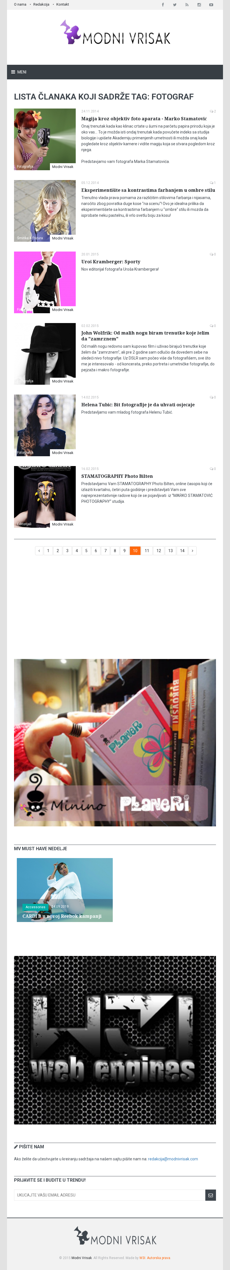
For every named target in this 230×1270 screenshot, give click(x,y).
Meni (21, 72)
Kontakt (62, 4)
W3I (142, 1258)
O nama (20, 4)
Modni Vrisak (62, 167)
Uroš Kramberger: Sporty (110, 261)
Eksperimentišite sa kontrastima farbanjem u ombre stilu (148, 190)
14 (182, 550)
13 (170, 550)
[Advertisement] (115, 610)
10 (135, 550)
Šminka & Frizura (30, 238)
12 (159, 550)
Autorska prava (158, 1258)
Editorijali (24, 524)
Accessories (35, 907)
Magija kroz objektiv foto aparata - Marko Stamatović (144, 118)
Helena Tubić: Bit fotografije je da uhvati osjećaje (138, 404)
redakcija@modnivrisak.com (173, 1159)
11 (147, 550)
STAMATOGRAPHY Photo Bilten (117, 476)
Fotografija (25, 167)
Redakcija (41, 4)
